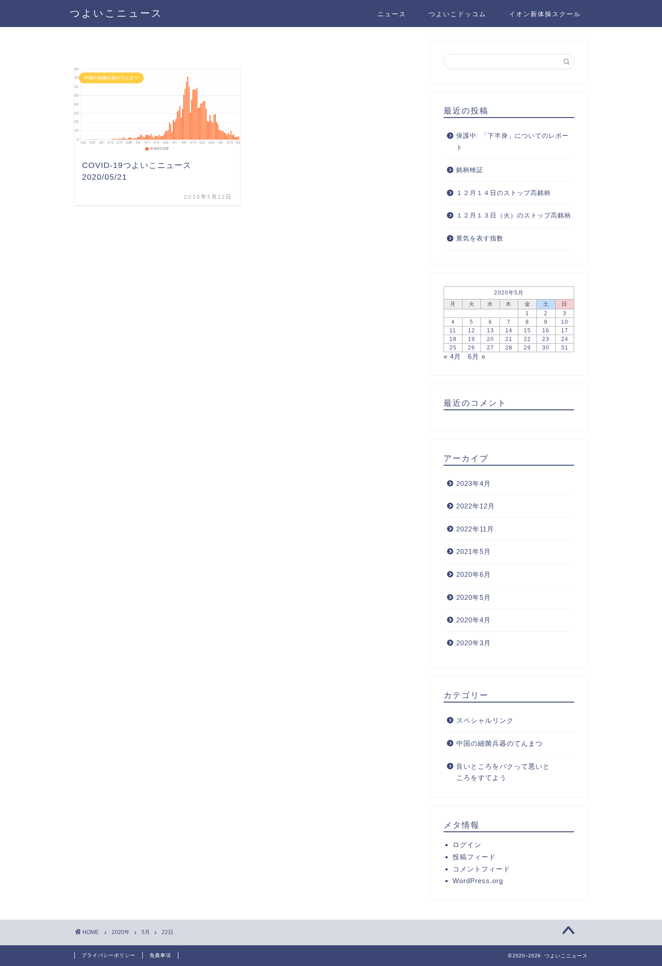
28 (508, 348)
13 (490, 330)
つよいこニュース (116, 13)
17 (564, 330)
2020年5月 (473, 597)
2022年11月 (475, 529)
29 (527, 348)
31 (564, 348)
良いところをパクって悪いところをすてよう (503, 772)
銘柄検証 (469, 170)
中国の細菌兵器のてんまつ (499, 743)
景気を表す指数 (479, 238)
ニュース (391, 14)
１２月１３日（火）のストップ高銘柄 (513, 215)
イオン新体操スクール (545, 14)
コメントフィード (481, 869)
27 (490, 348)
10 (564, 322)
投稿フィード (474, 857)
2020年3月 (473, 643)
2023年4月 (473, 483)
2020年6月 (473, 574)
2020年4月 (473, 620)
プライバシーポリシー (109, 955)
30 (545, 348)
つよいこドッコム (457, 14)
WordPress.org (478, 880)
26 (471, 348)
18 (453, 339)
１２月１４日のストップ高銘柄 (503, 193)
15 (527, 330)
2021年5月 (473, 551)
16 (545, 330)
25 (453, 348)
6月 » (476, 356)
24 (564, 339)
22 (527, 339)
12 (471, 330)
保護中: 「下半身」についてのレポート (512, 141)
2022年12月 (475, 506)
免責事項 (160, 955)
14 (508, 330)
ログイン (467, 844)
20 (490, 339)
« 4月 (452, 356)
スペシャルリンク (485, 720)
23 (545, 339)
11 (452, 330)
